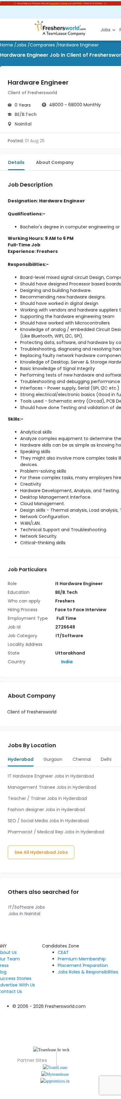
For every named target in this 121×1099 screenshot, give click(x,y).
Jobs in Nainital (24, 914)
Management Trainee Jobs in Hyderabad (52, 787)
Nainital (23, 124)
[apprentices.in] (54, 1081)
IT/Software (69, 636)
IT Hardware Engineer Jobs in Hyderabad (51, 776)
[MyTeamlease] (55, 1074)
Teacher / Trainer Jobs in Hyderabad (47, 798)
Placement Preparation (83, 965)
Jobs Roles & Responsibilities (88, 972)
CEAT (63, 952)
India (66, 662)
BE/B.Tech (26, 114)
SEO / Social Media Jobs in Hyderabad (48, 821)
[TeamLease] (55, 1067)
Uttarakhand (70, 653)
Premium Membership (82, 959)
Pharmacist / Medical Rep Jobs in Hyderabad (56, 832)
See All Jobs (41, 852)
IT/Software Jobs (26, 907)
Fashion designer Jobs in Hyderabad (46, 809)
